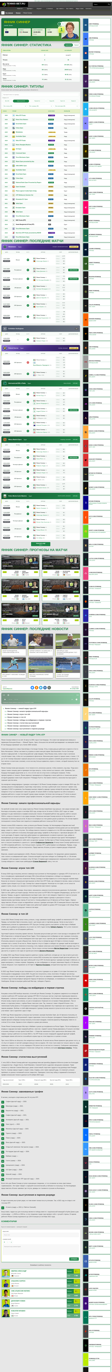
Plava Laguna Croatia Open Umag (26, 191)
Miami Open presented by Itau (25, 161)
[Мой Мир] (45, 687)
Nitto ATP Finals (21, 115)
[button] (49, 687)
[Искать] (109, 4)
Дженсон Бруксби (41, 297)
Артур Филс (39, 458)
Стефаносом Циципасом (44, 842)
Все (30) (7, 101)
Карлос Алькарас (41, 508)
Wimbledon (19, 132)
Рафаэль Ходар (41, 465)
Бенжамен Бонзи (41, 487)
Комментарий (7, 1239)
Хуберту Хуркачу (57, 927)
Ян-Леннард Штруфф (42, 280)
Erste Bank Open (21, 123)
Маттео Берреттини (61, 948)
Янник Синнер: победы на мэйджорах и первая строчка (29, 720)
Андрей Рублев (40, 411)
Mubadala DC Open (22, 199)
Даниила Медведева (47, 951)
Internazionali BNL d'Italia (17, 383)
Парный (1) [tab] (37, 101)
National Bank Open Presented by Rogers (28, 182)
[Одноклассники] (36, 687)
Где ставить (59, 8)
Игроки (39, 8)
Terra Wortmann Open (22, 157)
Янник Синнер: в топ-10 (16, 717)
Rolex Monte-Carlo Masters (17, 496)
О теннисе (49, 8)
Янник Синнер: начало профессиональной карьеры (27, 711)
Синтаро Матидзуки (42, 289)
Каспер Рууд (40, 395)
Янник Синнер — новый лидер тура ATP (20, 708)
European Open (20, 207)
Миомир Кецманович (42, 318)
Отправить (74, 1259)
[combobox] (100, 4)
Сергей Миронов (7, 688)
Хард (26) (51, 101)
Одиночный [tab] (68, 45)
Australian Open (21, 136)
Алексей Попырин (41, 425)
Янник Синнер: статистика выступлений (23, 723)
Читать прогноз (73, 269)
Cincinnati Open (21, 153)
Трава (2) (73, 101)
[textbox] (41, 1249)
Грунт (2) (62, 101)
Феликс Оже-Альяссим (42, 522)
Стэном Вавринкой (40, 861)
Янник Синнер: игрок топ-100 (18, 714)
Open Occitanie (20, 186)
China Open (19, 128)
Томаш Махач (40, 530)
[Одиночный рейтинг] (59, 23)
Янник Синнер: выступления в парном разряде (25, 729)
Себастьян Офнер (41, 432)
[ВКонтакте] (32, 687)
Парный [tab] (76, 45)
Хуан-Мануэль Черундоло (41, 365)
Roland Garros (13, 348)
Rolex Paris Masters (22, 119)
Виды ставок (80, 8)
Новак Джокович (41, 271)
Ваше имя (6, 1231)
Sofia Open (19, 203)
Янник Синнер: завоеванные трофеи (21, 726)
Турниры (29, 8)
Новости (19, 8)
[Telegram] (41, 687)
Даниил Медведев (41, 403)
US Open (18, 149)
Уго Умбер (39, 538)
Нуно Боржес (40, 306)
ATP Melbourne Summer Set (24, 195)
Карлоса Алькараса (43, 965)
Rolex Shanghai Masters (23, 144)
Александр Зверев (41, 261)
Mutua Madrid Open (15, 439)
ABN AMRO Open (21, 165)
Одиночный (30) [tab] (21, 101)
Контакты (89, 8)
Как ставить (69, 8)
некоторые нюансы (65, 1048)
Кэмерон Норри (40, 341)
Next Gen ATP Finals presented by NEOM (28, 232)
